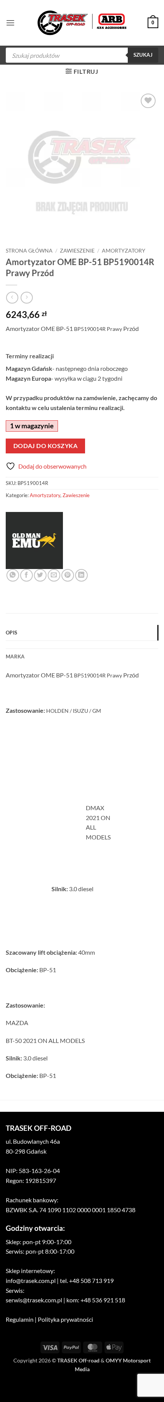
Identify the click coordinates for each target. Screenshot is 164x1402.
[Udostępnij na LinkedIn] (81, 575)
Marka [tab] (15, 656)
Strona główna (29, 251)
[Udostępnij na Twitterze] (40, 575)
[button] (10, 22)
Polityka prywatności (65, 1319)
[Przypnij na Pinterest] (67, 575)
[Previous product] (26, 298)
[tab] (82, 645)
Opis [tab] (11, 632)
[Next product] (12, 298)
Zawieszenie (77, 251)
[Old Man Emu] (34, 540)
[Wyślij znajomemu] (54, 575)
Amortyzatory (123, 251)
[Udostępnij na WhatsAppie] (12, 575)
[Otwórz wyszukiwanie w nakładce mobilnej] (82, 55)
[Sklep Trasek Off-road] (82, 23)
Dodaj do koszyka (45, 445)
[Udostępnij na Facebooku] (26, 575)
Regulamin (20, 1319)
